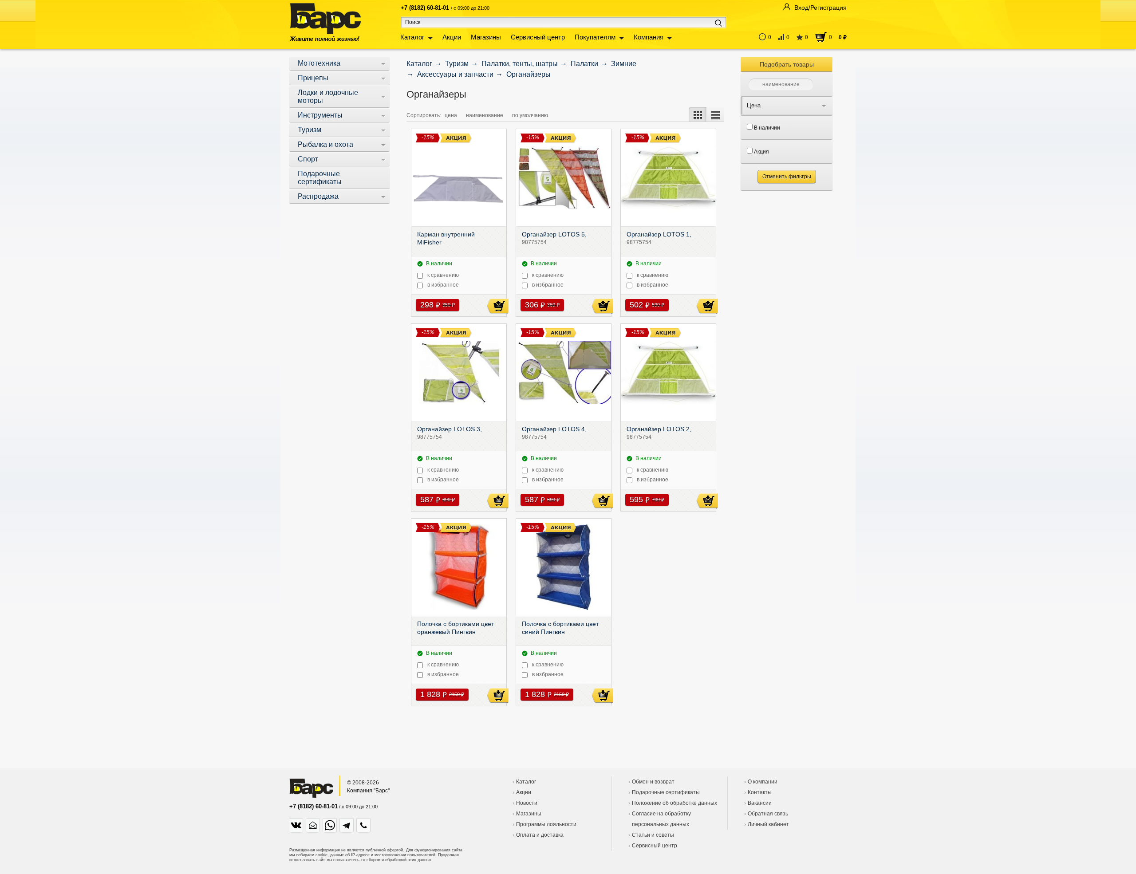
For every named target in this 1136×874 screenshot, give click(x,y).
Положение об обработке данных (674, 803)
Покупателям (595, 37)
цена (451, 115)
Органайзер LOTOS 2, (659, 429)
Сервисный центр (538, 37)
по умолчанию (530, 115)
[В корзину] (498, 306)
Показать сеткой (697, 114)
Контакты (760, 792)
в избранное (443, 285)
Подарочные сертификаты (666, 792)
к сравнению (443, 275)
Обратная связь (768, 814)
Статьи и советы (653, 835)
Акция (761, 152)
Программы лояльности (546, 824)
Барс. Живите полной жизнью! (325, 22)
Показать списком (715, 114)
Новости (526, 803)
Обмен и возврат (653, 782)
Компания (648, 37)
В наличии (766, 128)
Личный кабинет (768, 824)
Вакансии (760, 803)
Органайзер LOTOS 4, (554, 429)
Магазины (486, 37)
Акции (451, 37)
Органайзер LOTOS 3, (449, 429)
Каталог (412, 37)
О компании (762, 782)
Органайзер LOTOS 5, (554, 235)
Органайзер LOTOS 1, (659, 235)
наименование (484, 115)
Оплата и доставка (540, 835)
